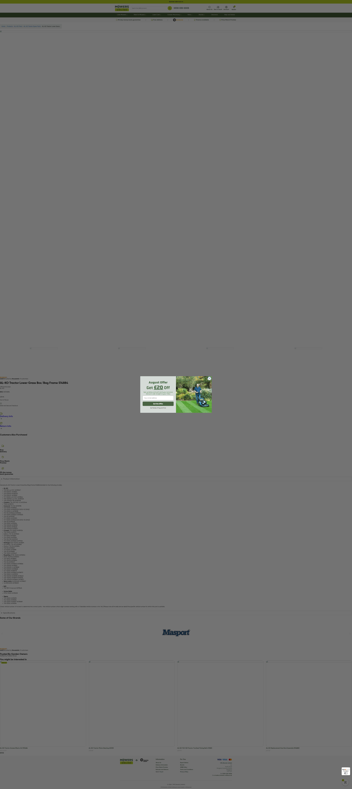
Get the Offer (158, 404)
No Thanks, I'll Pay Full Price (158, 408)
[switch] (346, 773)
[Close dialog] (209, 378)
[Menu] (349, 768)
